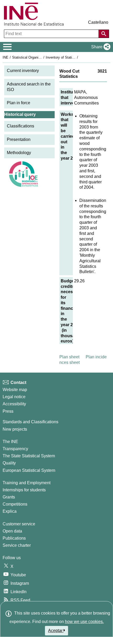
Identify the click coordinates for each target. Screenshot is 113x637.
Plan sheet (69, 357)
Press (8, 411)
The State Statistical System (29, 456)
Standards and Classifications (30, 422)
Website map (15, 389)
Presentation (18, 139)
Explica (10, 511)
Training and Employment (26, 483)
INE (5, 57)
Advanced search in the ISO (29, 87)
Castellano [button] (98, 22)
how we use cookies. (84, 621)
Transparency (15, 448)
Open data (12, 531)
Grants (9, 497)
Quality (9, 463)
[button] (99, 47)
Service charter (17, 545)
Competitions (15, 504)
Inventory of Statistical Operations (72, 57)
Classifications (20, 126)
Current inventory (23, 70)
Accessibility (14, 404)
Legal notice (14, 396)
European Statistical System (29, 470)
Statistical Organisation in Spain (36, 57)
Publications (14, 538)
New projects (15, 429)
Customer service (19, 524)
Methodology (19, 152)
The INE (10, 441)
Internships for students (24, 490)
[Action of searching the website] (104, 34)
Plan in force (18, 103)
